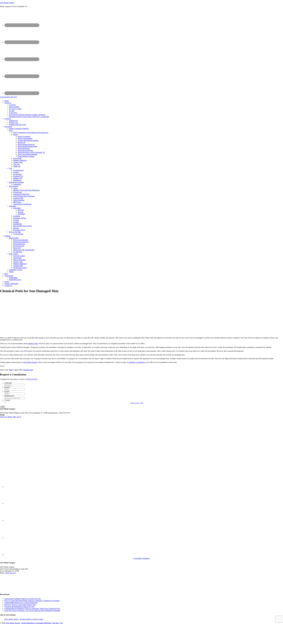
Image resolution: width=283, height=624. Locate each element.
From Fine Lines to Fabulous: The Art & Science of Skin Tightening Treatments (32, 611)
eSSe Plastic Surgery (7, 3)
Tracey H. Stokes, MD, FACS (10, 417)
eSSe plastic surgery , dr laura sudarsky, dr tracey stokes (23, 619)
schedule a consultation (137, 362)
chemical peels (33, 343)
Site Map (55, 623)
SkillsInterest (9, 396)
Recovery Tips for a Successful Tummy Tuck (20, 605)
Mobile (7, 387)
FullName (8, 383)
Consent (7, 400)
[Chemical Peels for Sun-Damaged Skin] (38, 334)
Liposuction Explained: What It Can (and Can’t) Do (22, 599)
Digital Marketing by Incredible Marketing (36, 623)
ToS (61, 623)
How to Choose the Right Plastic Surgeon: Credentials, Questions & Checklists (32, 601)
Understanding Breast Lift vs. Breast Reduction (20, 603)
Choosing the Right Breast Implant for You (19, 607)
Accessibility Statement (141, 558)
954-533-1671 (8, 97)
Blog (11, 370)
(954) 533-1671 (32, 379)
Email (6, 391)
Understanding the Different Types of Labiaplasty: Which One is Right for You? (32, 609)
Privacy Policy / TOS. (137, 403)
